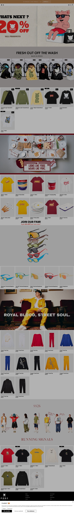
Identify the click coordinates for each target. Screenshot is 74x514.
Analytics (4, 508)
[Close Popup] (73, 502)
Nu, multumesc (30, 511)
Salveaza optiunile (19, 511)
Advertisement (10, 508)
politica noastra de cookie (31, 506)
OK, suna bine (7, 511)
